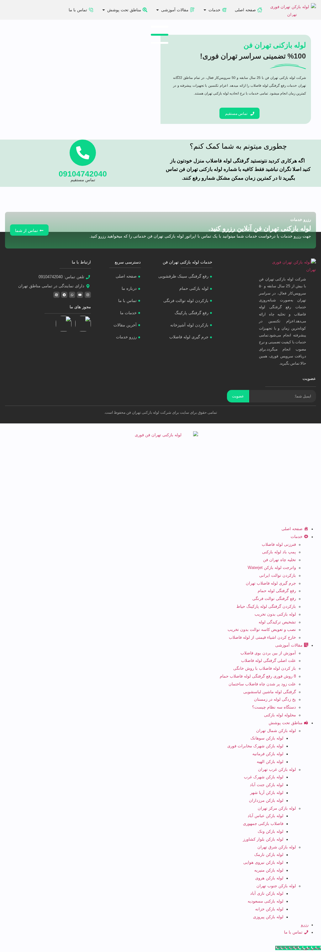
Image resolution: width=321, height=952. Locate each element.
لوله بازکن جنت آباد (266, 785)
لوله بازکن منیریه (268, 870)
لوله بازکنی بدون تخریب (275, 614)
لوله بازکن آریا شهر (266, 793)
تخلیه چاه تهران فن (279, 560)
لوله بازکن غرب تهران (277, 769)
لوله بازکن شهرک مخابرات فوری (255, 746)
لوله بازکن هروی (269, 878)
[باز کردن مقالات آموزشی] (157, 10)
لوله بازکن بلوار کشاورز (263, 839)
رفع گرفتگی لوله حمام (277, 591)
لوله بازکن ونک (270, 831)
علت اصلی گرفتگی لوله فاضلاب (268, 660)
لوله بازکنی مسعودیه (265, 901)
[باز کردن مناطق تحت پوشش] (104, 10)
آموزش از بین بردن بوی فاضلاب (268, 653)
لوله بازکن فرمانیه (267, 754)
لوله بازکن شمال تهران (276, 731)
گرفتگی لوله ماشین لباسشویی (269, 692)
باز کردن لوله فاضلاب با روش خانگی (264, 668)
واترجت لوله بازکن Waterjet (272, 568)
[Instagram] (88, 295)
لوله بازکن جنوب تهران (276, 886)
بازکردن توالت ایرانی (277, 575)
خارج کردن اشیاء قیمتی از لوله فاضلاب (262, 637)
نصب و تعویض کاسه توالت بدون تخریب (262, 629)
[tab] (159, 27)
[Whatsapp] (72, 295)
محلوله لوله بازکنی (280, 715)
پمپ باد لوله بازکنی (279, 552)
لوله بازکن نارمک (268, 854)
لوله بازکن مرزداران (266, 800)
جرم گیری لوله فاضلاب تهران (271, 583)
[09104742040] (83, 153)
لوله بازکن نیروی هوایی (263, 862)
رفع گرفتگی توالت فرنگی (274, 598)
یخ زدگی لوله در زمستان (275, 699)
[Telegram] (64, 295)
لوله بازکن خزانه (269, 909)
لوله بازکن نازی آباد (266, 893)
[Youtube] (80, 295)
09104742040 (83, 173)
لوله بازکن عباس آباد (265, 816)
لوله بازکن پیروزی (268, 917)
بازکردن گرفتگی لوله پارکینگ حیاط (266, 606)
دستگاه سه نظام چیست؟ (274, 707)
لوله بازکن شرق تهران (276, 847)
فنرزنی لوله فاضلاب (279, 544)
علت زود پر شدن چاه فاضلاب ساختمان (262, 684)
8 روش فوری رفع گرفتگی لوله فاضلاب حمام (258, 676)
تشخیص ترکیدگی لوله (277, 622)
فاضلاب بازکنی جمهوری (263, 823)
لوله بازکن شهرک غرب (263, 777)
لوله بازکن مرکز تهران (277, 808)
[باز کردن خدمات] (205, 10)
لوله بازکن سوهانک (266, 738)
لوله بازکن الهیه (270, 762)
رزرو (304, 925)
